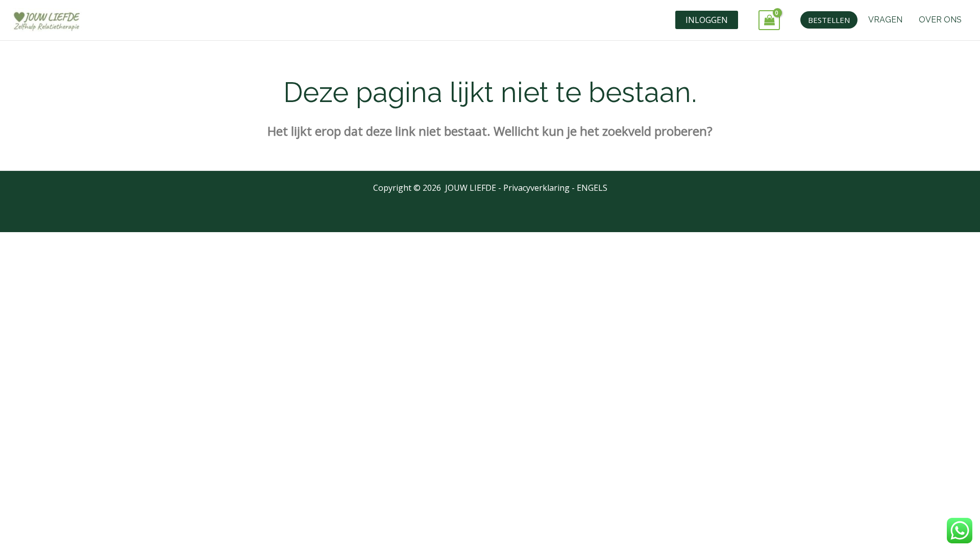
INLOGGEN (706, 20)
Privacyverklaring (536, 187)
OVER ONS (940, 19)
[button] (828, 20)
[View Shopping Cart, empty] (769, 20)
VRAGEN (885, 19)
